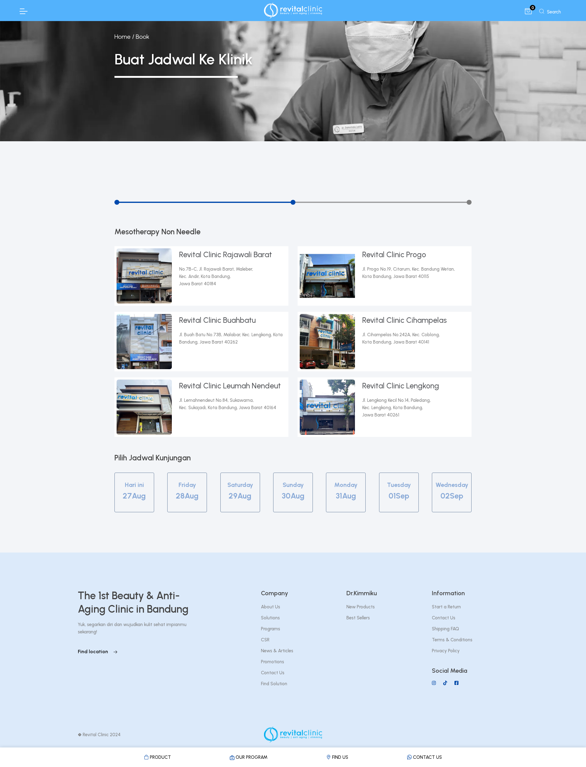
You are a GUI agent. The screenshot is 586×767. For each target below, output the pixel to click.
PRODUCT (160, 757)
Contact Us (272, 672)
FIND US (339, 757)
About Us (270, 607)
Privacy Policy (446, 651)
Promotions (272, 661)
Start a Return (446, 607)
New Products (360, 607)
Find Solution (274, 683)
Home (122, 36)
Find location (93, 651)
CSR (265, 640)
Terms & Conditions (452, 640)
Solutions (270, 618)
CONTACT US (427, 757)
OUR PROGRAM (250, 757)
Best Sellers (358, 618)
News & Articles (277, 651)
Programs (270, 629)
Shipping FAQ (445, 629)
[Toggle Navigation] (23, 11)
